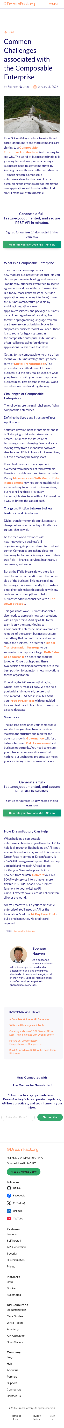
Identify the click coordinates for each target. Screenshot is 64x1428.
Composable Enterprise (24, 931)
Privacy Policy (36, 1417)
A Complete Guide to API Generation (29, 1019)
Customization (16, 1260)
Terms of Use (15, 1417)
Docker (11, 1288)
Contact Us (14, 1396)
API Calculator (16, 1335)
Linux (10, 1282)
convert (38, 875)
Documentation (16, 1309)
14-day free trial (43, 914)
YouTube (18, 1218)
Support (12, 1383)
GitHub (17, 1187)
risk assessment (38, 743)
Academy (13, 1329)
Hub (9, 1363)
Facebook (19, 1195)
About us (12, 1370)
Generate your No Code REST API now (32, 244)
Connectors (14, 1389)
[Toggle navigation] (54, 4)
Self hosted (14, 1240)
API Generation (16, 1247)
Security (12, 1253)
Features (12, 1234)
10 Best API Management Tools (26, 1025)
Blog (11, 32)
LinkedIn (18, 1210)
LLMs (52, 1417)
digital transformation (30, 363)
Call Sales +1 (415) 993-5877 (25, 1158)
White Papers (15, 1322)
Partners (12, 1376)
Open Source (15, 1342)
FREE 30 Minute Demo (24, 1171)
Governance (35, 738)
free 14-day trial (22, 700)
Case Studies (15, 1316)
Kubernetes (14, 1294)
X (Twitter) (19, 1203)
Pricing (11, 1266)
